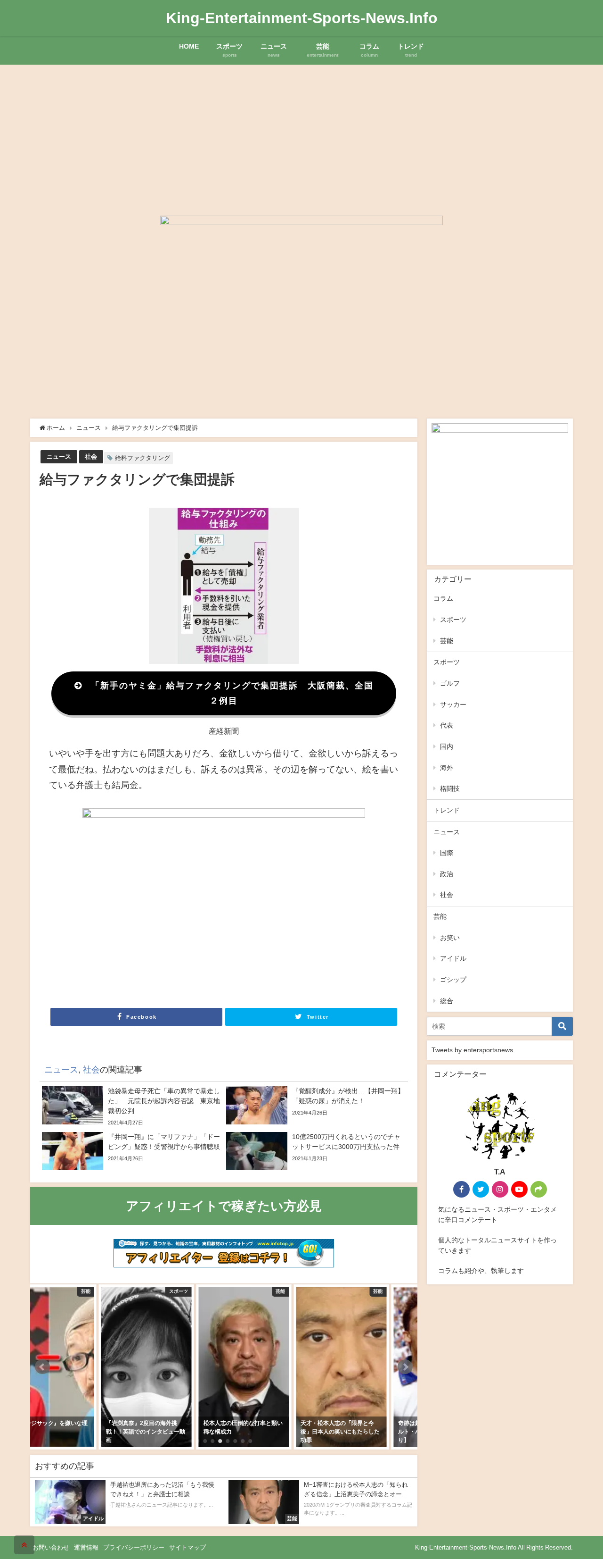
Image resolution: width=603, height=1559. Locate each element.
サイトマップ (187, 1547)
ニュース (59, 456)
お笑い (450, 937)
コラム (443, 598)
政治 (446, 874)
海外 (446, 767)
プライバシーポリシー (133, 1547)
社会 (91, 456)
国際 (446, 852)
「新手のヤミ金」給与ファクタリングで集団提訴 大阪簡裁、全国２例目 (232, 693)
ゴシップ (453, 979)
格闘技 (450, 788)
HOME (189, 46)
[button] (42, 1367)
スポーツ (453, 619)
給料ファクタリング (142, 458)
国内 (446, 746)
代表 (446, 725)
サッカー (453, 704)
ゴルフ (450, 683)
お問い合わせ (51, 1547)
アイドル (453, 958)
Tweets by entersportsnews (472, 1050)
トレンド (446, 810)
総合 (446, 1000)
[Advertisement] (301, 135)
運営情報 (86, 1547)
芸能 (446, 640)
